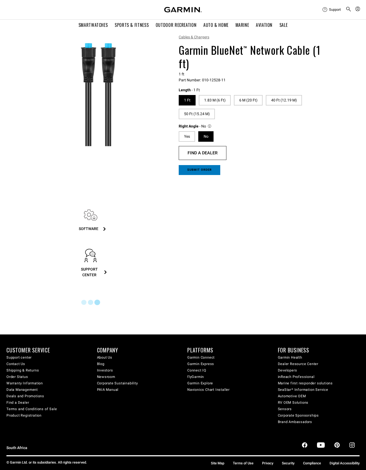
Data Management (22, 390)
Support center (19, 357)
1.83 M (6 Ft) (215, 100)
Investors (105, 370)
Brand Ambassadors (295, 422)
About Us (104, 357)
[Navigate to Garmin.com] (183, 9)
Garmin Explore (200, 383)
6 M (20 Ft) (248, 100)
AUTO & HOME (216, 25)
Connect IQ (196, 370)
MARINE (242, 25)
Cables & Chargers (194, 37)
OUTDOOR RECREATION (176, 25)
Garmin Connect (201, 357)
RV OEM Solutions (293, 402)
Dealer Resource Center (298, 364)
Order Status (17, 377)
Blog (100, 364)
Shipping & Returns (22, 370)
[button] (195, 126)
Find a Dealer (203, 152)
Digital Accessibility (345, 463)
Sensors (285, 409)
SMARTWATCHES (93, 25)
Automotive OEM (292, 396)
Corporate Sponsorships (298, 415)
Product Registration (24, 415)
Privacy (267, 463)
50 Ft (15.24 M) (197, 114)
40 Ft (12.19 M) (284, 100)
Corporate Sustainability (117, 383)
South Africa (16, 448)
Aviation (264, 25)
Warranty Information (24, 383)
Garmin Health (290, 357)
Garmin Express (200, 364)
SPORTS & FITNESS (132, 25)
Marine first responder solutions (305, 383)
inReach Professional (296, 377)
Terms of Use (243, 463)
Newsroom (106, 377)
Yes (187, 136)
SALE (283, 25)
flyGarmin (195, 377)
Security (288, 463)
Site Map (217, 463)
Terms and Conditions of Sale (31, 409)
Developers (287, 370)
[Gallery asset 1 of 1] (98, 94)
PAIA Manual (108, 390)
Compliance (312, 463)
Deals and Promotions (25, 396)
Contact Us (15, 364)
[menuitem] (332, 9)
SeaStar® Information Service (303, 390)
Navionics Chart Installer (208, 390)
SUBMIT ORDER (199, 170)
